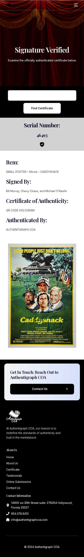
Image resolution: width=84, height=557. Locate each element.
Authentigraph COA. (47, 547)
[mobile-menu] (76, 5)
